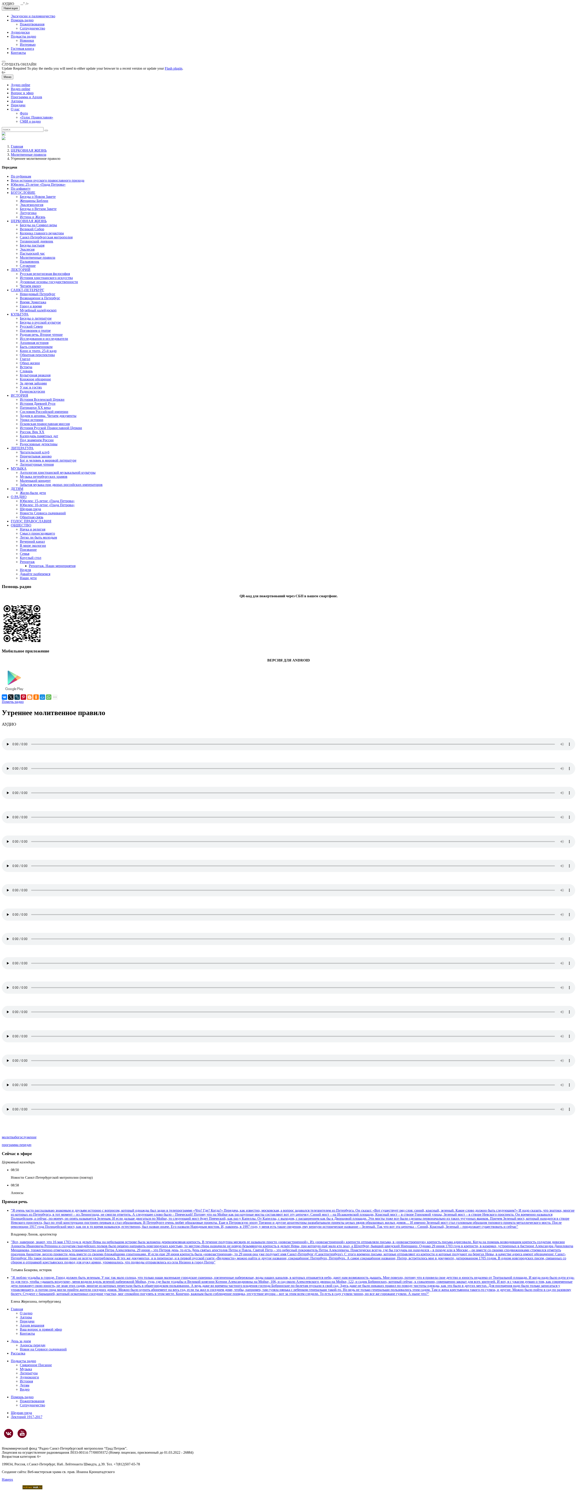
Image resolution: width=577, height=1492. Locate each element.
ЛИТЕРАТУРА (22, 448)
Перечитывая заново (36, 456)
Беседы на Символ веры (38, 225)
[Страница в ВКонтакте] (8, 1433)
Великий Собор (32, 229)
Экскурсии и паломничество (33, 16)
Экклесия (27, 249)
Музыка (26, 1369)
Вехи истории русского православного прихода (47, 180)
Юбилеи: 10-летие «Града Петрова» (47, 505)
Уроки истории (31, 420)
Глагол (25, 359)
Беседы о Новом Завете (38, 197)
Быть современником (36, 347)
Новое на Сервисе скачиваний (43, 1349)
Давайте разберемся (35, 574)
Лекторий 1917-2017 (26, 1417)
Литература (29, 1373)
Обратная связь (31, 517)
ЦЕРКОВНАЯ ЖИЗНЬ (29, 150)
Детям (24, 1385)
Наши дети (28, 578)
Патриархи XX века (35, 408)
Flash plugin (173, 68)
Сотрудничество (32, 28)
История (26, 1381)
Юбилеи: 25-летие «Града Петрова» (38, 184)
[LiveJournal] (17, 697)
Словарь (26, 371)
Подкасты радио (23, 36)
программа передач (16, 1145)
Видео (25, 1389)
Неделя (25, 570)
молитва (8, 1137)
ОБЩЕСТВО (21, 525)
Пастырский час (32, 253)
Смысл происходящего (37, 533)
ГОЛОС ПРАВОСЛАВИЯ (31, 521)
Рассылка (18, 1353)
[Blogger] (29, 697)
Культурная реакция (35, 375)
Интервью (28, 44)
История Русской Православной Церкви (51, 428)
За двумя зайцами (33, 383)
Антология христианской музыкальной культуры (58, 472)
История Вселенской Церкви (42, 399)
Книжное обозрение (35, 379)
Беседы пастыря (32, 245)
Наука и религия (32, 529)
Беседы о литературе (36, 318)
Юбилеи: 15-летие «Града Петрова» (47, 501)
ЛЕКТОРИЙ (20, 270)
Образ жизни (30, 363)
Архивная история (34, 343)
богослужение (26, 1137)
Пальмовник (29, 261)
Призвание (28, 549)
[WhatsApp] (48, 697)
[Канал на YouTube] (22, 1433)
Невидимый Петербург (37, 294)
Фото (24, 113)
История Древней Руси (37, 403)
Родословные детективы (38, 444)
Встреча (26, 367)
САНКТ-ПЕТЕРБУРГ (27, 290)
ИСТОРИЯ (19, 395)
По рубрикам (21, 176)
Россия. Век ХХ (32, 432)
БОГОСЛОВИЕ (23, 193)
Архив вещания (32, 1325)
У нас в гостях (31, 387)
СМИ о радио (30, 121)
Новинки (27, 40)
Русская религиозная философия (45, 274)
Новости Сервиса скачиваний (43, 513)
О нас (15, 109)
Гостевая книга (22, 48)
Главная (17, 146)
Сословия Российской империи (44, 412)
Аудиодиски (20, 32)
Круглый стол (30, 558)
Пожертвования (32, 24)
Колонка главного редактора (42, 233)
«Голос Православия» (36, 117)
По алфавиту (21, 188)
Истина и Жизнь (32, 217)
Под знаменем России (37, 440)
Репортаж (27, 562)
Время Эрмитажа (33, 302)
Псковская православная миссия (45, 424)
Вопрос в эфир (22, 93)
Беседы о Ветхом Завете (38, 209)
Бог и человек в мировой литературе (48, 460)
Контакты (18, 53)
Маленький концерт (35, 481)
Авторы (17, 101)
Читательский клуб (34, 452)
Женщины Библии (34, 201)
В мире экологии (33, 545)
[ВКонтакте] (4, 697)
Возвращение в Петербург (40, 298)
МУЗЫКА (19, 468)
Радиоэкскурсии (32, 391)
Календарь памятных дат (39, 436)
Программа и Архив (26, 97)
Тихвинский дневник (36, 241)
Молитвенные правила (28, 154)
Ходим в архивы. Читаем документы (48, 416)
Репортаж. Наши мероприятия (52, 566)
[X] (11, 697)
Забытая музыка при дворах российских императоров (61, 485)
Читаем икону (30, 286)
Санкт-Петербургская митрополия (46, 237)
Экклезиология (31, 205)
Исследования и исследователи (44, 339)
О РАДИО (19, 497)
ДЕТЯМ (17, 489)
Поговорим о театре (35, 330)
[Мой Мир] (42, 697)
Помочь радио (13, 702)
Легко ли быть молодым (38, 537)
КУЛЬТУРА (20, 314)
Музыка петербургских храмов (43, 476)
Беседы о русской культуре (40, 322)
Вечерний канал (32, 541)
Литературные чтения (37, 464)
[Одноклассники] (36, 697)
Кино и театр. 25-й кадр (38, 351)
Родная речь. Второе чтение (41, 334)
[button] (3, 61)
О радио (26, 1313)
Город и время (31, 306)
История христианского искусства (46, 278)
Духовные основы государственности (49, 282)
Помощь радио (22, 20)
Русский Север (31, 326)
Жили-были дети (33, 493)
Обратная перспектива (37, 355)
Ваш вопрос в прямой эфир (41, 1329)
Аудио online (20, 85)
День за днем (21, 1341)
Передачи (18, 105)
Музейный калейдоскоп (38, 310)
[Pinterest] (23, 697)
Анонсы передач (32, 1345)
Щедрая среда (30, 509)
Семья (24, 554)
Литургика (28, 213)
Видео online (20, 89)
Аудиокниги (29, 1377)
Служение (28, 266)
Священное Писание (36, 1365)
